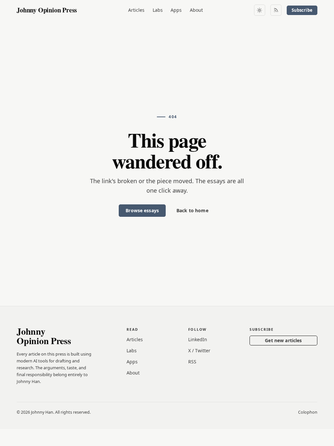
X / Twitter (199, 350)
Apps (176, 10)
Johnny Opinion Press (47, 10)
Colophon (307, 412)
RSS (192, 361)
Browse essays (142, 210)
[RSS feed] (275, 10)
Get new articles (283, 340)
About (196, 10)
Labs (158, 10)
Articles (136, 10)
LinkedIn (197, 339)
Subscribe (302, 10)
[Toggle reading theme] (259, 10)
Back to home (192, 210)
